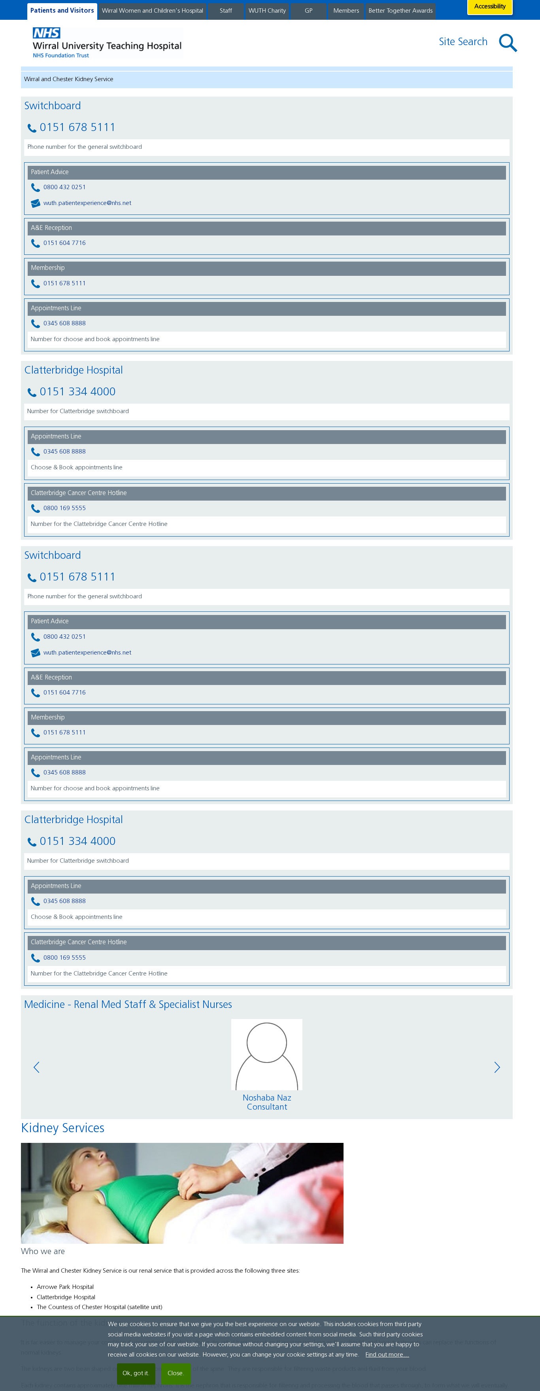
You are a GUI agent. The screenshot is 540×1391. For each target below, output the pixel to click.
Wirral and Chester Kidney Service (68, 79)
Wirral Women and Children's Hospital (152, 11)
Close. (176, 1373)
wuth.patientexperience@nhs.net (87, 203)
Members (346, 11)
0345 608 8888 (64, 324)
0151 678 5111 (64, 284)
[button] (508, 43)
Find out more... (387, 1355)
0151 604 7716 (64, 243)
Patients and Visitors (62, 11)
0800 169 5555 (64, 508)
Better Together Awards (400, 11)
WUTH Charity (267, 11)
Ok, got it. (136, 1373)
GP (308, 11)
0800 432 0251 (64, 187)
